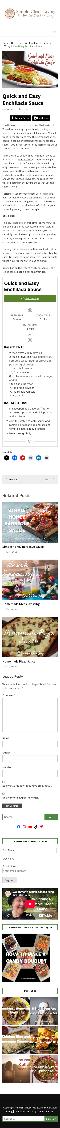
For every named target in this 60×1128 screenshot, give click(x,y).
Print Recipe (43, 117)
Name (6, 737)
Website (6, 767)
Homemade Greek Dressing (21, 604)
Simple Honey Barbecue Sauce (23, 547)
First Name (8, 850)
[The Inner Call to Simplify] (16, 1069)
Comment (8, 695)
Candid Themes (45, 1111)
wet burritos (25, 159)
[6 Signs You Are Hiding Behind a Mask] (44, 1011)
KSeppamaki (7, 109)
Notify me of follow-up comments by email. (27, 785)
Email (6, 752)
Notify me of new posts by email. (20, 797)
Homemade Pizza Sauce (18, 661)
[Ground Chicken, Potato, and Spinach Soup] (44, 1069)
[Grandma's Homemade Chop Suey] (16, 1011)
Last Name (8, 858)
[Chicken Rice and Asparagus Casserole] (16, 1040)
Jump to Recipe (22, 117)
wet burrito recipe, (38, 129)
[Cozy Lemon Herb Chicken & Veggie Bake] (44, 1040)
